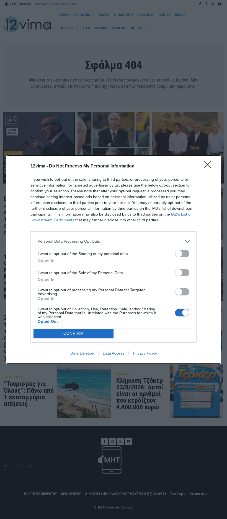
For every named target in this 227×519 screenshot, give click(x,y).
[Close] (209, 166)
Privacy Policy (145, 353)
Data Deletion (82, 353)
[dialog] (113, 260)
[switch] (182, 253)
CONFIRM (73, 333)
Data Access (113, 353)
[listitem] (113, 241)
